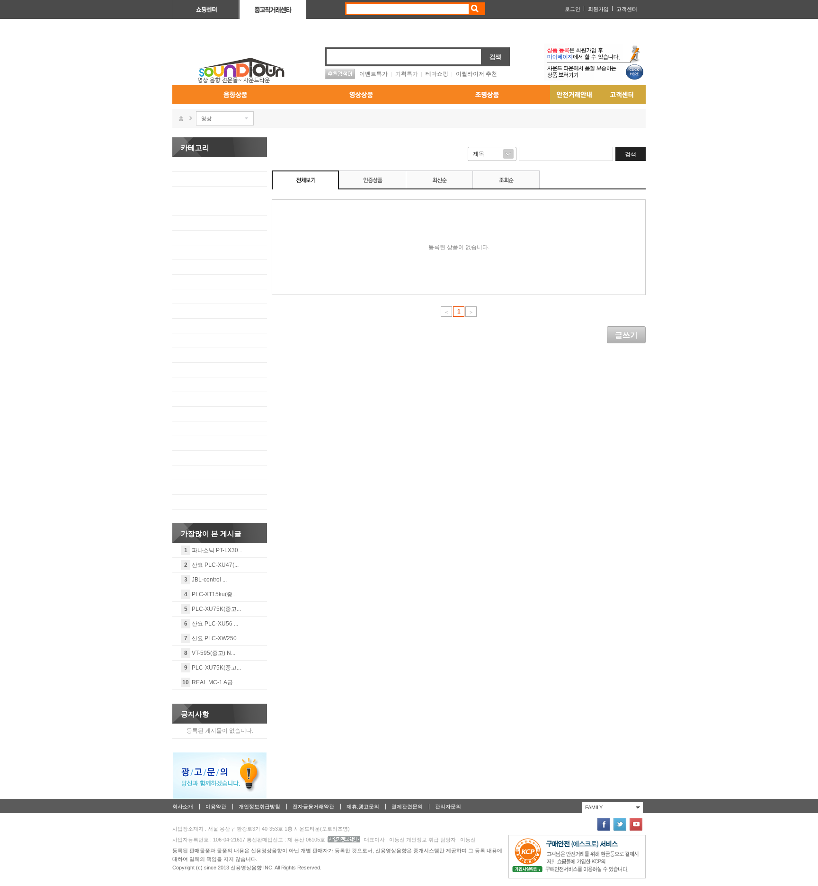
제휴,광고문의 (363, 806)
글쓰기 (626, 335)
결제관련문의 (407, 806)
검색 (474, 9)
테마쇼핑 (437, 74)
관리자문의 (448, 806)
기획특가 (406, 74)
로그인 (572, 9)
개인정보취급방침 (259, 806)
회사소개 (182, 806)
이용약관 (215, 806)
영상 (206, 118)
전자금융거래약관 (313, 806)
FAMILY (594, 807)
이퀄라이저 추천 (476, 74)
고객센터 (626, 9)
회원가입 (598, 9)
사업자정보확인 (344, 839)
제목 (478, 154)
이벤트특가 (373, 74)
